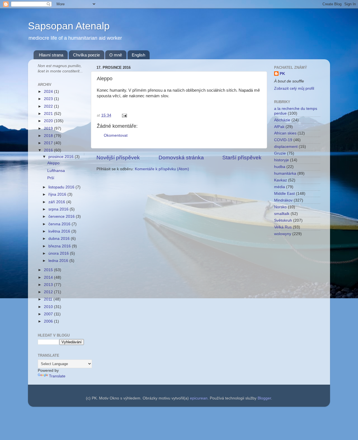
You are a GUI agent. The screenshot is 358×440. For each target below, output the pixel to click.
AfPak (279, 127)
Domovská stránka (181, 157)
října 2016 (57, 194)
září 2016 (57, 202)
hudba (279, 167)
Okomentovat (116, 135)
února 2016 (59, 253)
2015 (49, 270)
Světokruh (283, 220)
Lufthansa (56, 171)
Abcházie (282, 120)
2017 (49, 143)
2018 (49, 136)
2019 (49, 128)
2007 (49, 314)
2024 (49, 91)
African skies (285, 133)
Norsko (280, 207)
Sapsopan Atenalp (69, 26)
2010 (49, 307)
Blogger (264, 398)
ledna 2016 (58, 261)
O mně (115, 55)
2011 (48, 299)
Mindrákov (283, 200)
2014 (49, 277)
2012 (49, 292)
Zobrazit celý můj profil (294, 88)
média (279, 187)
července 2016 (62, 216)
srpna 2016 (59, 209)
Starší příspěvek (242, 157)
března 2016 (60, 246)
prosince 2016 (61, 157)
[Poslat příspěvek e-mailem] (123, 115)
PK (282, 74)
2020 (49, 121)
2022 (49, 106)
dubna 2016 (59, 238)
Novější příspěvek (118, 157)
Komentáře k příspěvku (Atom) (162, 169)
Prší (50, 178)
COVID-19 (283, 140)
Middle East (284, 193)
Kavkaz (280, 180)
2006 (49, 321)
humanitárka (285, 173)
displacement (286, 147)
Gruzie (280, 153)
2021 (49, 114)
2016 (49, 150)
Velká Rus (283, 227)
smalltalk (281, 214)
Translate (57, 376)
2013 (49, 285)
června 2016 (60, 224)
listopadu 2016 (62, 187)
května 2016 (59, 231)
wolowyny (282, 234)
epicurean (199, 398)
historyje (281, 160)
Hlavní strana (51, 55)
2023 (49, 99)
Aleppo (53, 163)
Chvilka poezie (86, 55)
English (138, 55)
